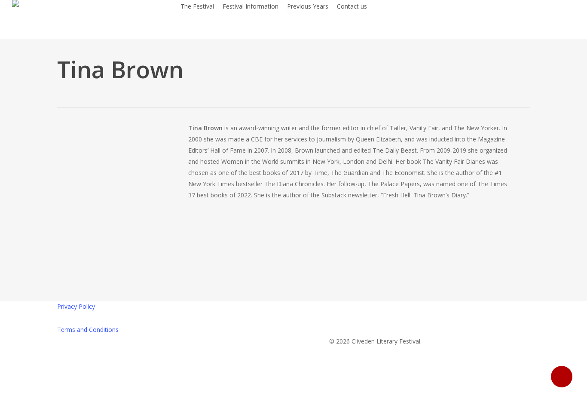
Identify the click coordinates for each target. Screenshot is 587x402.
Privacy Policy (76, 306)
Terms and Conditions (88, 329)
